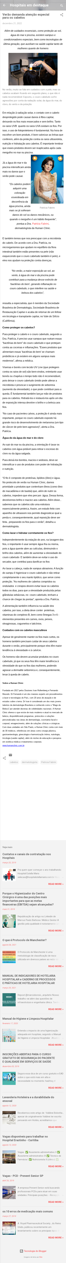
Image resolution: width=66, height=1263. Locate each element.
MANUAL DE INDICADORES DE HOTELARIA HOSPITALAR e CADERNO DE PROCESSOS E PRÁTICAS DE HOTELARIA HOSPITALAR (28, 979)
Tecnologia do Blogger (35, 1251)
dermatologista (29, 762)
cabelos (14, 762)
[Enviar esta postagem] (10, 756)
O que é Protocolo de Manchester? (24, 940)
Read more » (56, 884)
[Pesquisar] (62, 6)
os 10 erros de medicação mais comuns (27, 1211)
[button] (62, 15)
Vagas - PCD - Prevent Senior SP (22, 1175)
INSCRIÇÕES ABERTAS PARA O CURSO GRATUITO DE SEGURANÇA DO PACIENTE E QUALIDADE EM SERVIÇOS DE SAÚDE (28, 1058)
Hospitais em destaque (29, 5)
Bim (40, 1257)
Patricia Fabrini (48, 762)
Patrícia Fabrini (40, 223)
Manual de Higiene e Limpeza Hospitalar (28, 1018)
